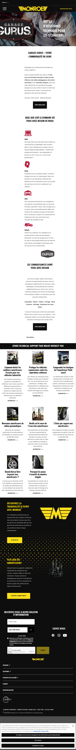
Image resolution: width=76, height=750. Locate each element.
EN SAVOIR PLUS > (12, 400)
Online (26, 139)
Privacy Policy (45, 731)
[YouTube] (64, 635)
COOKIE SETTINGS (40, 709)
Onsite (26, 199)
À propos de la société (10, 678)
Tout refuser (38, 740)
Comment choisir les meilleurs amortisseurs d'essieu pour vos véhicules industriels (12, 371)
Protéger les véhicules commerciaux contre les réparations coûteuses (37, 370)
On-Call (26, 171)
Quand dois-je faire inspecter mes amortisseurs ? (12, 474)
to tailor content (22, 636)
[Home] (31, 8)
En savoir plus (14, 540)
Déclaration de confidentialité (9, 709)
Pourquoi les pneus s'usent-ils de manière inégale (38, 474)
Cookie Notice (37, 731)
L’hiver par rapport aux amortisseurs (63, 424)
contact (5, 684)
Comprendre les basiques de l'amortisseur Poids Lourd (63, 370)
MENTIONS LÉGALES (32, 709)
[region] (38, 736)
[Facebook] (53, 635)
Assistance (6, 671)
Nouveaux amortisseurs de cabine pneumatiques (13, 424)
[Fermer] (73, 726)
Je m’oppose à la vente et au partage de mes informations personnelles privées (38, 735)
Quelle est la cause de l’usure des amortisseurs (38, 424)
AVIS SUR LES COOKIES (49, 709)
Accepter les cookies (38, 745)
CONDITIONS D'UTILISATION (22, 709)
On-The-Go (27, 230)
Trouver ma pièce (66, 9)
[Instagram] (59, 635)
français (4, 2)
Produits (6, 665)
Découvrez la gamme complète (18, 595)
